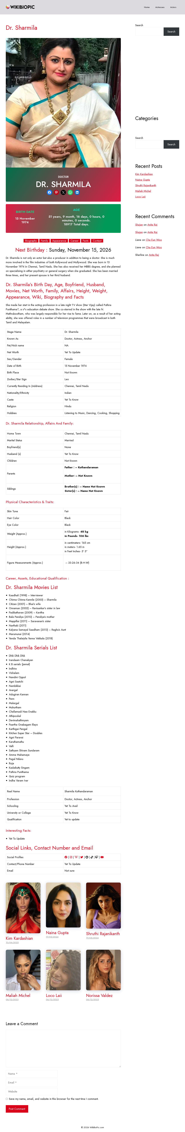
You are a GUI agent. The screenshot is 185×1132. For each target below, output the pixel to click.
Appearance (59, 241)
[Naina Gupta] (63, 925)
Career (74, 241)
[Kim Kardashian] (23, 931)
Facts (85, 241)
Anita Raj (152, 225)
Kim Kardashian (19, 938)
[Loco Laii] (63, 988)
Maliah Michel (18, 995)
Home (147, 7)
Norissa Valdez (99, 995)
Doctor (63, 176)
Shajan (139, 225)
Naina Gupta (57, 933)
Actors (173, 7)
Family (44, 241)
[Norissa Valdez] (103, 988)
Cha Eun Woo (154, 240)
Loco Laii (54, 995)
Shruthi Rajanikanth (103, 934)
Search (139, 25)
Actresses (159, 7)
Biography (31, 241)
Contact (97, 241)
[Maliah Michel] (23, 988)
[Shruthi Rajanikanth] (103, 926)
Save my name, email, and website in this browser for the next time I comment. (54, 1099)
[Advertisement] (157, 83)
